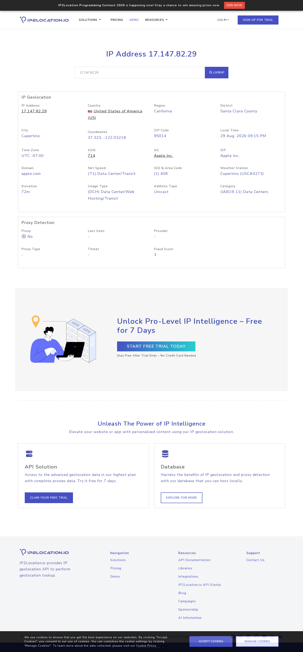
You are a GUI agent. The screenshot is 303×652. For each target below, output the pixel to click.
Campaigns (187, 601)
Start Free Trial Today (156, 346)
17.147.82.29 (34, 111)
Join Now (234, 5)
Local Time (229, 130)
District (226, 105)
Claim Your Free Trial (49, 498)
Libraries (185, 568)
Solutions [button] (88, 20)
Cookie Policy (146, 646)
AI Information (190, 618)
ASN (91, 150)
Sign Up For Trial (258, 20)
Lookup (218, 72)
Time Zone (30, 150)
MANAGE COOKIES (257, 641)
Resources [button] (155, 20)
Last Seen (96, 231)
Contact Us (255, 560)
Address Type (165, 186)
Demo (134, 20)
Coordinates (97, 132)
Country (94, 105)
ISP (223, 150)
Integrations (188, 576)
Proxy (26, 231)
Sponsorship (188, 609)
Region (159, 105)
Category (227, 186)
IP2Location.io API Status (199, 585)
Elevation (29, 186)
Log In (222, 20)
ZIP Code (161, 130)
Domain (27, 168)
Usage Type (98, 186)
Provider (161, 231)
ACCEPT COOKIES (211, 641)
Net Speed (97, 168)
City (24, 130)
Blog (182, 593)
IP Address (30, 105)
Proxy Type (30, 249)
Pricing (117, 20)
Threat (93, 249)
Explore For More (181, 498)
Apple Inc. (163, 155)
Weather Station (234, 168)
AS (156, 150)
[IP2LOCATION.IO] (44, 19)
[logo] (49, 552)
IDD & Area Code (168, 168)
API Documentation (194, 560)
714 (91, 155)
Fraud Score (163, 249)
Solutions (118, 560)
